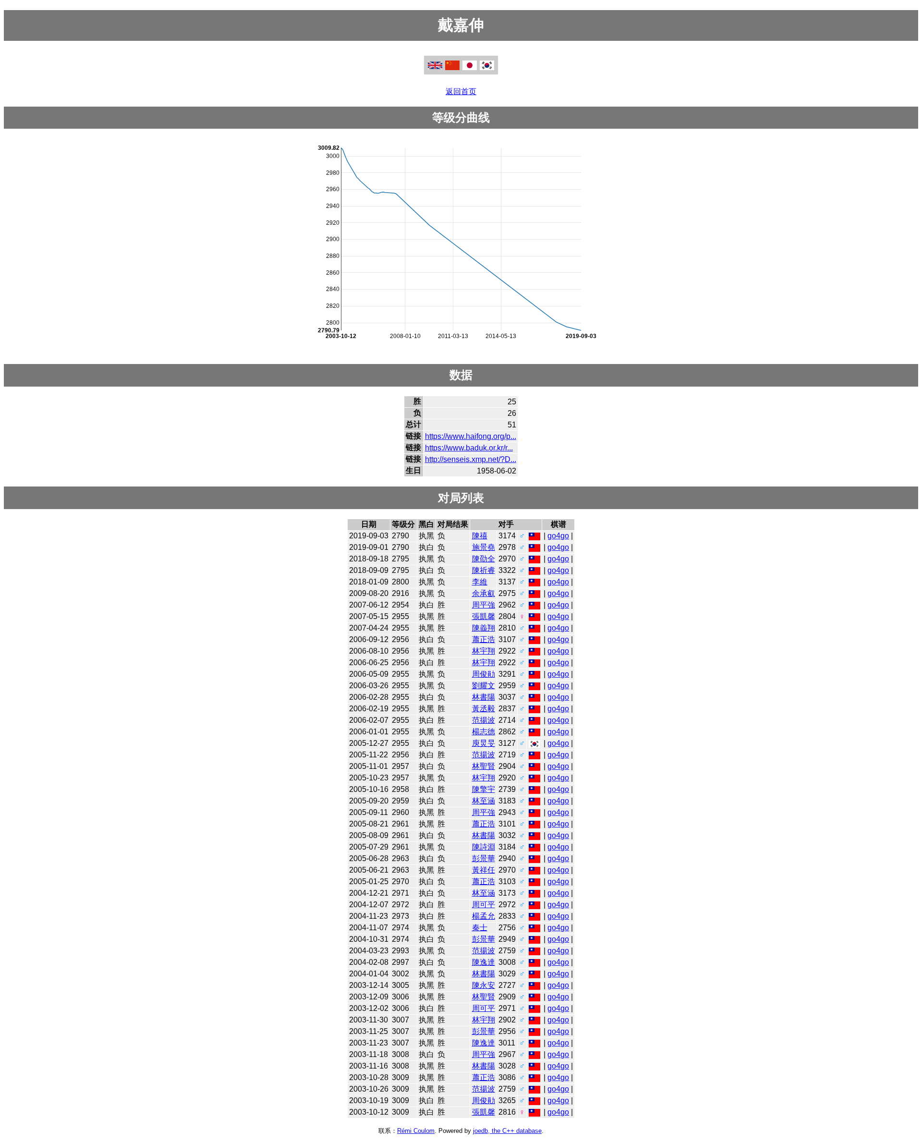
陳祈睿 (483, 570)
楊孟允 (483, 916)
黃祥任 (483, 870)
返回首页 (461, 91)
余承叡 (483, 593)
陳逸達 (483, 962)
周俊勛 (483, 674)
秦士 (479, 928)
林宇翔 (483, 651)
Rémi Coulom (416, 1130)
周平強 (483, 605)
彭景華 (483, 858)
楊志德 (483, 732)
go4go (558, 536)
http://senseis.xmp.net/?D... (470, 459)
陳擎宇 (483, 789)
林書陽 (483, 697)
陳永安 (483, 985)
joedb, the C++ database (507, 1130)
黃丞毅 (483, 709)
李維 (479, 582)
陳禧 (479, 536)
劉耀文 (483, 685)
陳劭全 (483, 559)
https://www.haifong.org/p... (470, 436)
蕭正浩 (483, 639)
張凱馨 (483, 616)
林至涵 (483, 801)
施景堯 (483, 547)
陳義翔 (483, 628)
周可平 (483, 904)
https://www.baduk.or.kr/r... (469, 448)
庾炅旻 (483, 743)
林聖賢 (483, 766)
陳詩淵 (483, 847)
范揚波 (483, 720)
